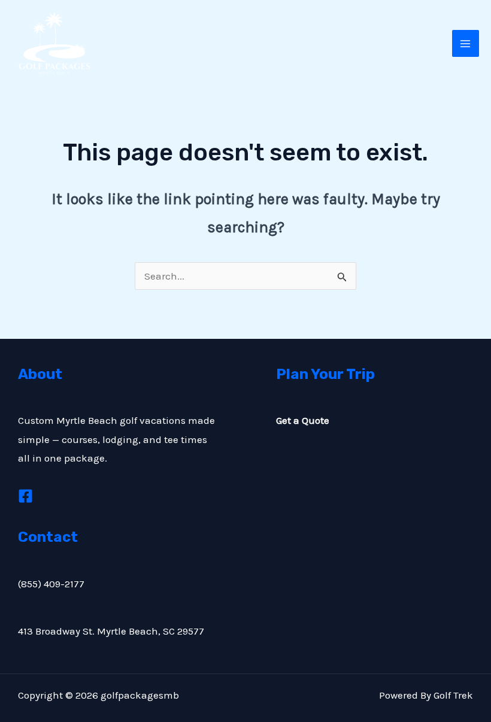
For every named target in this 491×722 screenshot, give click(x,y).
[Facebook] (25, 496)
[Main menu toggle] (466, 43)
